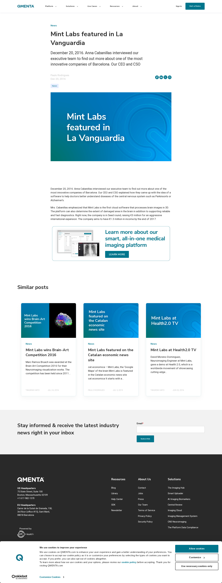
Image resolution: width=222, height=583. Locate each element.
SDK (113, 505)
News (54, 86)
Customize (195, 557)
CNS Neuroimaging (177, 521)
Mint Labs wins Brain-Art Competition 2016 (47, 352)
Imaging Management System (182, 516)
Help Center (117, 499)
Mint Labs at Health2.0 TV (173, 349)
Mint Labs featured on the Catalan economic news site (110, 354)
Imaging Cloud (175, 510)
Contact (142, 488)
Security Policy (145, 521)
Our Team (143, 505)
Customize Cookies (50, 577)
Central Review (175, 505)
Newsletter (116, 510)
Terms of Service (146, 510)
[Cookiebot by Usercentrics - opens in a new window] (19, 577)
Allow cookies (197, 548)
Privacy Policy (145, 516)
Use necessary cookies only (196, 566)
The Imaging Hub (176, 488)
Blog (113, 488)
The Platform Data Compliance (183, 527)
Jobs (140, 493)
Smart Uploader (175, 493)
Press (141, 499)
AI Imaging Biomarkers (179, 499)
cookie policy (129, 562)
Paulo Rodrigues (60, 75)
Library (114, 493)
